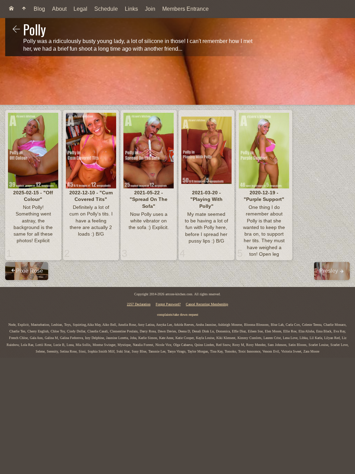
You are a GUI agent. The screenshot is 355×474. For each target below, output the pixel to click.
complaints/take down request (177, 314)
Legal (80, 9)
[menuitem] (11, 9)
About (59, 9)
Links (131, 9)
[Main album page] (24, 9)
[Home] (11, 9)
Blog (39, 9)
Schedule (106, 9)
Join (150, 9)
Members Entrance (185, 9)
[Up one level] (16, 29)
